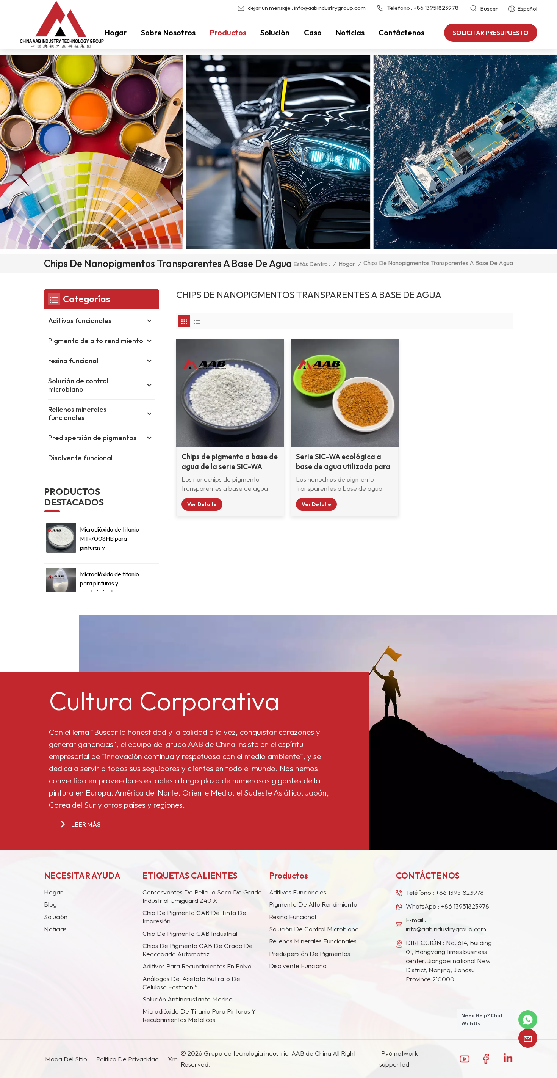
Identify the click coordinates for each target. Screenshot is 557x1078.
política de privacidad (127, 1059)
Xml (173, 1059)
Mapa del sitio (66, 1059)
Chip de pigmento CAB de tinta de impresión (194, 917)
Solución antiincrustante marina (187, 999)
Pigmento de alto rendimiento (95, 340)
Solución (274, 32)
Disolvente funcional (80, 457)
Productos (228, 32)
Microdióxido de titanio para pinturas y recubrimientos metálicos (109, 583)
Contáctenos (401, 32)
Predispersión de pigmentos (92, 437)
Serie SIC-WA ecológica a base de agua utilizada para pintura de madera (343, 461)
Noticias (350, 32)
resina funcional (73, 360)
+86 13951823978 (435, 7)
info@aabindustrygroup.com (330, 7)
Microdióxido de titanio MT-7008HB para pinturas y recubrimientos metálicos (109, 539)
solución (55, 917)
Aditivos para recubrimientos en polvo (197, 966)
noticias (55, 929)
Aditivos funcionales (79, 320)
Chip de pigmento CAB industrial (189, 933)
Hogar (116, 32)
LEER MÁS (86, 824)
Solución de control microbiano (78, 385)
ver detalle (202, 504)
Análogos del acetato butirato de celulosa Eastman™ (191, 982)
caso (313, 32)
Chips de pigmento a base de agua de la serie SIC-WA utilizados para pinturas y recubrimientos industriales (229, 461)
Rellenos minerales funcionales (77, 413)
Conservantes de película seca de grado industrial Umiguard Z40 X (202, 896)
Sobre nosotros (168, 32)
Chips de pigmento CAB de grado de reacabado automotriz (197, 949)
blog (50, 904)
